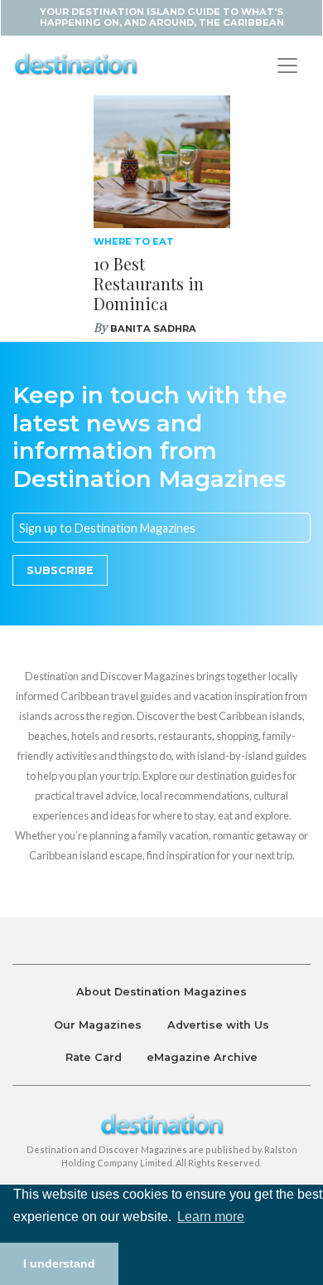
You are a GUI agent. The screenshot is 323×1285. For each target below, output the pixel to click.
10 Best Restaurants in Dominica (149, 283)
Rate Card (93, 1057)
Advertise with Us (218, 1025)
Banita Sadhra (153, 328)
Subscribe (60, 570)
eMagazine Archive (202, 1057)
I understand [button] (59, 1263)
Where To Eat (134, 241)
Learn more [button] (210, 1217)
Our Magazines (98, 1025)
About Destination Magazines (161, 992)
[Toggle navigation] (287, 65)
